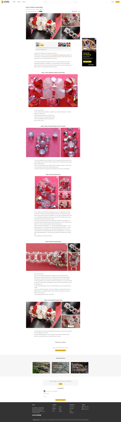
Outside (60, 409)
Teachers (23, 1)
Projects (14, 1)
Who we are (72, 412)
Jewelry (33, 9)
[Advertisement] (89, 52)
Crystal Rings (39, 49)
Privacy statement (51, 419)
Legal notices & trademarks (83, 419)
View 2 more (71, 326)
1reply (45, 396)
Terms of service (44, 419)
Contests (18, 1)
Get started (72, 408)
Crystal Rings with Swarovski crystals (60, 55)
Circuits (53, 406)
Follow (42, 45)
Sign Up (117, 1)
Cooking (60, 406)
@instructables (86, 406)
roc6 (27, 9)
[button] (79, 11)
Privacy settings (58, 419)
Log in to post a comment (60, 399)
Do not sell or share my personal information (70, 419)
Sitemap (71, 411)
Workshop (54, 408)
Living (60, 408)
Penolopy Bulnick (49, 391)
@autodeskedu (86, 409)
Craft (30, 9)
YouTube (45, 49)
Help (70, 409)
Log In (113, 1)
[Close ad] (95, 39)
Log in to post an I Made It (60, 350)
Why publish (72, 406)
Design (53, 409)
